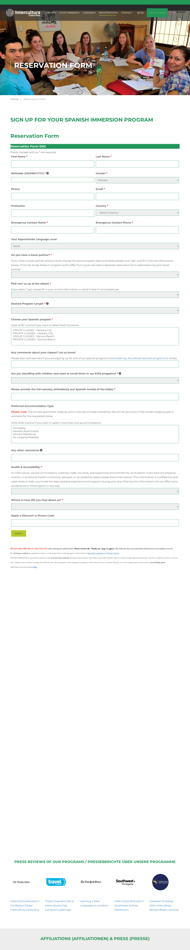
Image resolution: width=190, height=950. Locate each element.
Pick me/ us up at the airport (31, 283)
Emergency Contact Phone (114, 222)
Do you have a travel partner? (31, 254)
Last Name (103, 156)
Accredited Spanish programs (146, 358)
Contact (126, 12)
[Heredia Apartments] (95, 431)
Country (102, 205)
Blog (140, 12)
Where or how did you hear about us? (37, 500)
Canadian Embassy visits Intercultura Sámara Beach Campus (164, 905)
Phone (15, 189)
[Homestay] (95, 428)
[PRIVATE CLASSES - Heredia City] (95, 333)
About (50, 12)
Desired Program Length (30, 304)
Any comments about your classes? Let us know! (43, 352)
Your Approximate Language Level (34, 239)
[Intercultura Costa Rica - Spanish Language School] (23, 12)
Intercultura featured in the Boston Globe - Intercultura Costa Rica (25, 905)
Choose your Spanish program (32, 319)
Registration (107, 12)
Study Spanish (68, 12)
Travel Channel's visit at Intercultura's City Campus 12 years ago (59, 905)
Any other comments (26, 451)
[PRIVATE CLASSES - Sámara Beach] (95, 339)
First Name (19, 156)
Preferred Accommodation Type (32, 406)
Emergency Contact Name (29, 222)
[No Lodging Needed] (95, 437)
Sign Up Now (157, 12)
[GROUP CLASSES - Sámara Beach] (95, 336)
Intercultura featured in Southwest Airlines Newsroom (129, 905)
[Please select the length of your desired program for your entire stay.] (47, 303)
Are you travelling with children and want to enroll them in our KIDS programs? (66, 374)
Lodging (88, 12)
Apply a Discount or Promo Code (32, 515)
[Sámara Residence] (95, 434)
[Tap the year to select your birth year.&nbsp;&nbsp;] (47, 173)
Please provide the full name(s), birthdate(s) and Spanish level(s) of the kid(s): (63, 389)
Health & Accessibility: (26, 467)
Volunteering (118, 358)
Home (14, 99)
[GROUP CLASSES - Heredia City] (95, 330)
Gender (101, 173)
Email (100, 189)
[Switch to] (171, 12)
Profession (18, 205)
